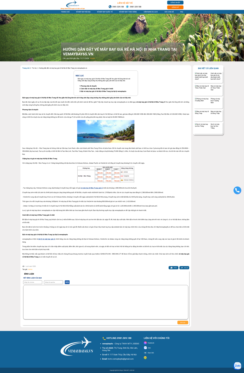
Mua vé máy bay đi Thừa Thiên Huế (216, 88)
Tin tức (34, 68)
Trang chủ (65, 12)
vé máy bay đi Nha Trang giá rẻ (92, 188)
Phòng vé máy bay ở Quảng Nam (215, 100)
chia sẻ (186, 268)
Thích (175, 268)
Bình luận (182, 322)
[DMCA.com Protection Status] (163, 357)
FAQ (181, 12)
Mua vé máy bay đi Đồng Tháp (216, 112)
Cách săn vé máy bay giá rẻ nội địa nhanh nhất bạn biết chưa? (216, 76)
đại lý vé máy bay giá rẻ (46, 239)
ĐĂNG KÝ (175, 7)
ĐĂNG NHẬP (175, 2)
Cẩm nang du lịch (151, 12)
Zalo (149, 348)
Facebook (151, 343)
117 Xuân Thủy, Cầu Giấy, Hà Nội (119, 354)
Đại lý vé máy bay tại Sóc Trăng (215, 126)
